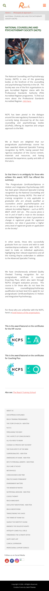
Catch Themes (31, 587)
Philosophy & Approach (22, 13)
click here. (27, 101)
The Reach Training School (24, 392)
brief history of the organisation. (26, 312)
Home (8, 13)
